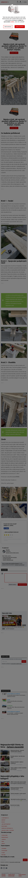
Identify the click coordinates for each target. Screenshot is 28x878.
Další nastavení (7, 26)
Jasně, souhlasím (20, 26)
